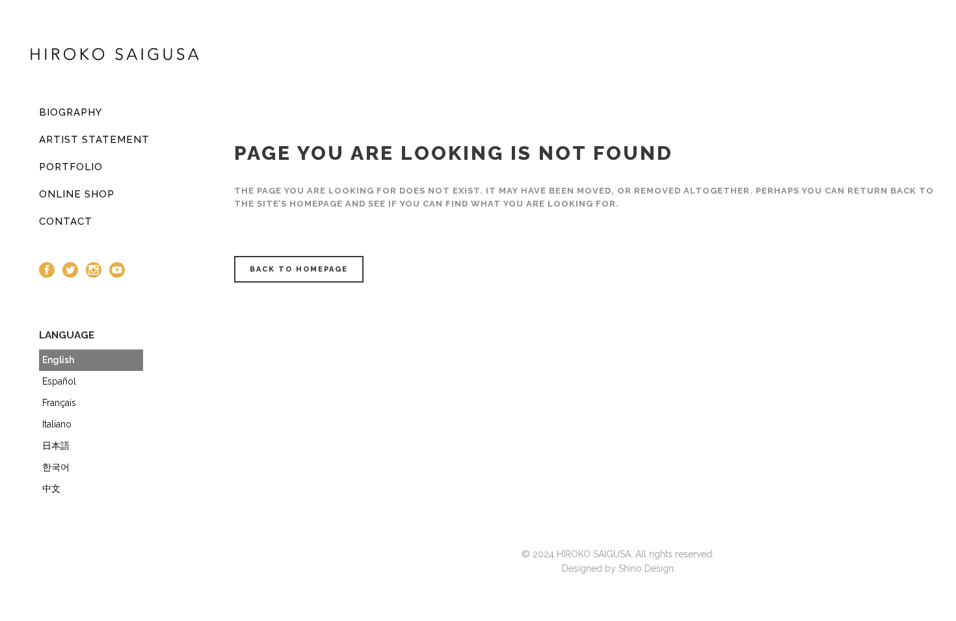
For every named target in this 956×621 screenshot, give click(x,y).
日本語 (56, 445)
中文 (51, 488)
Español (59, 381)
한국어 (56, 467)
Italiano (57, 424)
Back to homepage (299, 269)
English (58, 360)
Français (59, 403)
